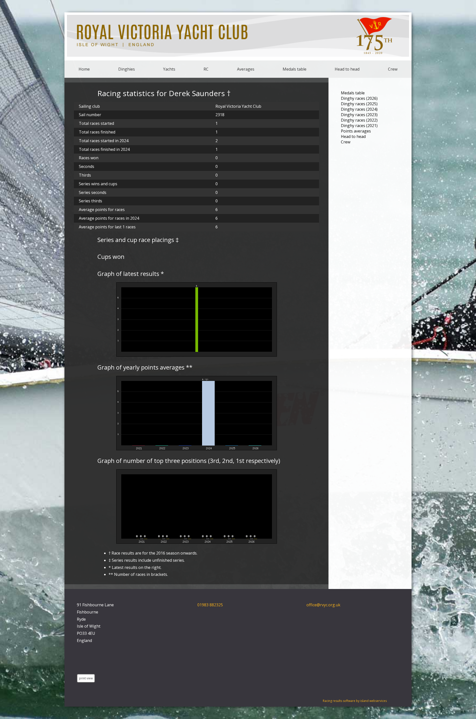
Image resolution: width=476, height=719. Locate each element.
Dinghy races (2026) (359, 98)
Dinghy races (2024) (359, 109)
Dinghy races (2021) (359, 125)
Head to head (347, 69)
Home (84, 69)
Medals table (294, 69)
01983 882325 (210, 605)
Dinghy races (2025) (359, 104)
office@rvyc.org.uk (323, 605)
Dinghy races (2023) (359, 114)
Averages (245, 69)
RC (206, 69)
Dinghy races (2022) (359, 120)
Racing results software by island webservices (355, 701)
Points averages (356, 131)
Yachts (169, 69)
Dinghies (126, 69)
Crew (392, 69)
